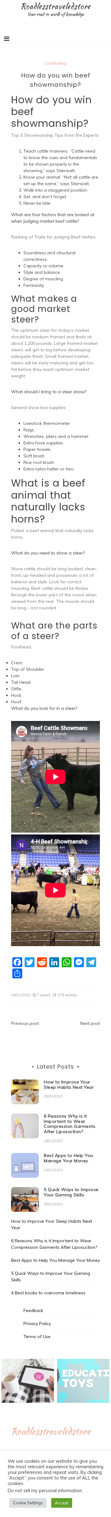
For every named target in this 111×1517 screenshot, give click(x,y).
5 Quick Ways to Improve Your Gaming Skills (71, 1192)
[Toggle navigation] (6, 38)
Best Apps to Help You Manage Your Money (68, 1158)
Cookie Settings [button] (28, 1502)
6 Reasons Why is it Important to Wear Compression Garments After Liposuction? (69, 1123)
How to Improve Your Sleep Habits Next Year (69, 1084)
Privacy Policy (37, 1323)
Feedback (33, 1310)
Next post (90, 1023)
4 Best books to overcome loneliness (48, 1293)
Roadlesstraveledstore (55, 6)
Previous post (25, 1023)
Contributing (56, 63)
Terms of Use (37, 1336)
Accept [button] (61, 1502)
